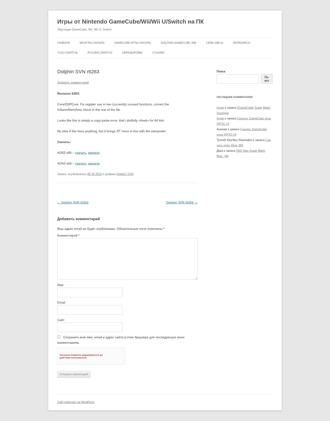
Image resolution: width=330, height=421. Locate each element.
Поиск (221, 71)
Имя (60, 285)
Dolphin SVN (125, 174)
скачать (80, 152)
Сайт (60, 320)
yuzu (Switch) (67, 52)
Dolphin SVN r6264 (182, 202)
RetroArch (241, 42)
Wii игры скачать (92, 42)
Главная (63, 42)
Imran (220, 107)
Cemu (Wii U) (214, 42)
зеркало (94, 152)
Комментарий (68, 235)
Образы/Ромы (132, 52)
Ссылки (158, 52)
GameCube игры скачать (132, 42)
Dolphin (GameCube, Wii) (178, 42)
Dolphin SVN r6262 (72, 202)
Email (61, 302)
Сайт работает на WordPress (76, 402)
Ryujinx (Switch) (100, 52)
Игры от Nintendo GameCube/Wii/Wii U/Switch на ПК (130, 21)
